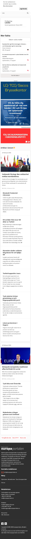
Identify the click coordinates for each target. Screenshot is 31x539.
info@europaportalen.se (10, 472)
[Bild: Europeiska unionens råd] (15, 356)
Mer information (8, 6)
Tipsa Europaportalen (21, 479)
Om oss (3, 482)
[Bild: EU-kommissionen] (15, 163)
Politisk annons (25, 127)
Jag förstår (23, 9)
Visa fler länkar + (15, 75)
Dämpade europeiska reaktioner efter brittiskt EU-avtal (15, 368)
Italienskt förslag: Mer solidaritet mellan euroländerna (15, 175)
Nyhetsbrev (4, 479)
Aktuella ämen (11, 479)
